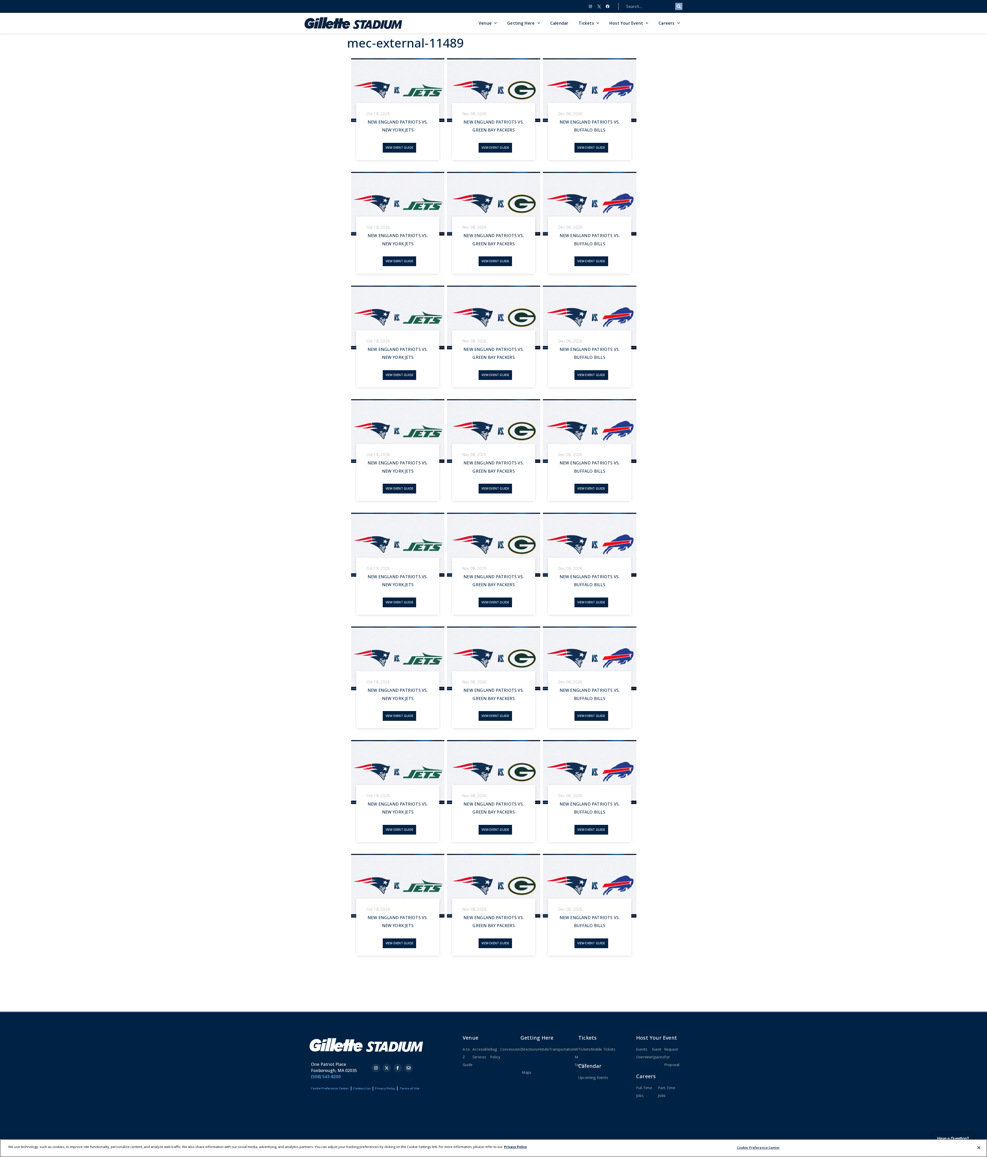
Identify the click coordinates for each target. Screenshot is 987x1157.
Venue (485, 23)
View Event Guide (399, 147)
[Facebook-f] (398, 1068)
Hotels (543, 1049)
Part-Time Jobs (666, 1091)
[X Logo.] (599, 6)
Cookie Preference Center (758, 1147)
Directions (529, 1049)
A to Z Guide (467, 1057)
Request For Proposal (672, 1057)
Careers (666, 23)
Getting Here (521, 23)
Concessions (511, 1049)
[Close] (978, 1147)
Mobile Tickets (602, 1049)
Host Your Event (626, 23)
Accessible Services (481, 1053)
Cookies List (361, 1088)
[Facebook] (607, 6)
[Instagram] (590, 6)
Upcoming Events (593, 1077)
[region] (493, 1148)
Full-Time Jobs (644, 1091)
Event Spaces (658, 1053)
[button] (340, 114)
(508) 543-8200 (326, 1076)
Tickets (586, 23)
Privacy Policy (385, 1088)
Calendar (559, 23)
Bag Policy (495, 1053)
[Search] (678, 6)
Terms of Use (409, 1088)
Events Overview (644, 1053)
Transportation (562, 1049)
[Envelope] (408, 1068)
